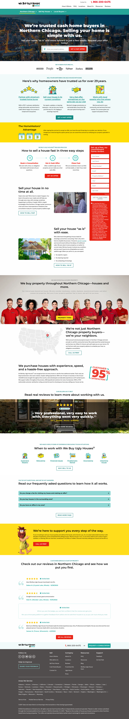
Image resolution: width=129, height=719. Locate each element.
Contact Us (83, 2)
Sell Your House (54, 663)
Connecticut (58, 684)
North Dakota (85, 689)
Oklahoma (99, 689)
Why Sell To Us (64, 468)
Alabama (21, 684)
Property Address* (98, 176)
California (43, 684)
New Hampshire (37, 689)
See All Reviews (64, 637)
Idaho (86, 684)
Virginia (83, 692)
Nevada (28, 689)
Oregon (20, 692)
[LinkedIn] (30, 656)
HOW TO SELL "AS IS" (64, 265)
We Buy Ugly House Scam (87, 668)
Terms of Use (102, 237)
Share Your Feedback (29, 666)
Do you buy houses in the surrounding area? (36, 499)
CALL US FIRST (41, 544)
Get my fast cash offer (100, 198)
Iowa (103, 684)
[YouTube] (26, 656)
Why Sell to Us (54, 660)
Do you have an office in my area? (32, 505)
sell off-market (81, 241)
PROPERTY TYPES (64, 318)
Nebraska (21, 689)
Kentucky (27, 687)
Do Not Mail (100, 660)
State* (94, 185)
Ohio (92, 689)
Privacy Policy (99, 238)
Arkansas (35, 684)
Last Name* (95, 161)
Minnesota (75, 687)
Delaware (67, 684)
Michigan (67, 687)
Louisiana (35, 687)
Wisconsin (32, 694)
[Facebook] (19, 656)
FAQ (75, 6)
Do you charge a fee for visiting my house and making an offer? (43, 493)
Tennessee (58, 692)
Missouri (91, 687)
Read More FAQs (64, 515)
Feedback (99, 656)
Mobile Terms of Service (36, 699)
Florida (74, 684)
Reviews (108, 6)
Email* (94, 171)
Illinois (92, 684)
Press (67, 674)
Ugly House (68, 670)
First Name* (95, 156)
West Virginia (22, 694)
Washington (91, 692)
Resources (99, 6)
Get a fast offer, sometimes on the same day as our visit (76, 99)
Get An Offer (52, 176)
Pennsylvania (29, 692)
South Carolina (49, 692)
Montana (99, 687)
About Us (90, 6)
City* (93, 181)
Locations (82, 6)
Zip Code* (95, 190)
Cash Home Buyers (55, 667)
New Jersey (47, 689)
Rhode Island (39, 692)
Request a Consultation (99, 645)
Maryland (49, 687)
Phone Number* (97, 166)
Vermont (76, 692)
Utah (70, 692)
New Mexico (56, 689)
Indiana (98, 684)
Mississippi (83, 687)
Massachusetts (57, 687)
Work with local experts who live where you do (100, 99)
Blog (82, 663)
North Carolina (74, 689)
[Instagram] (23, 656)
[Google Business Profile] (33, 656)
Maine (42, 687)
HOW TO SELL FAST (27, 213)
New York (65, 689)
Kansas (20, 687)
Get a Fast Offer (78, 49)
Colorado (50, 684)
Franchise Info (69, 667)
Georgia (80, 684)
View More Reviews (64, 427)
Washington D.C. (102, 692)
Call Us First (73, 353)
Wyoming (40, 694)
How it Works (66, 6)
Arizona (28, 684)
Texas (65, 692)
